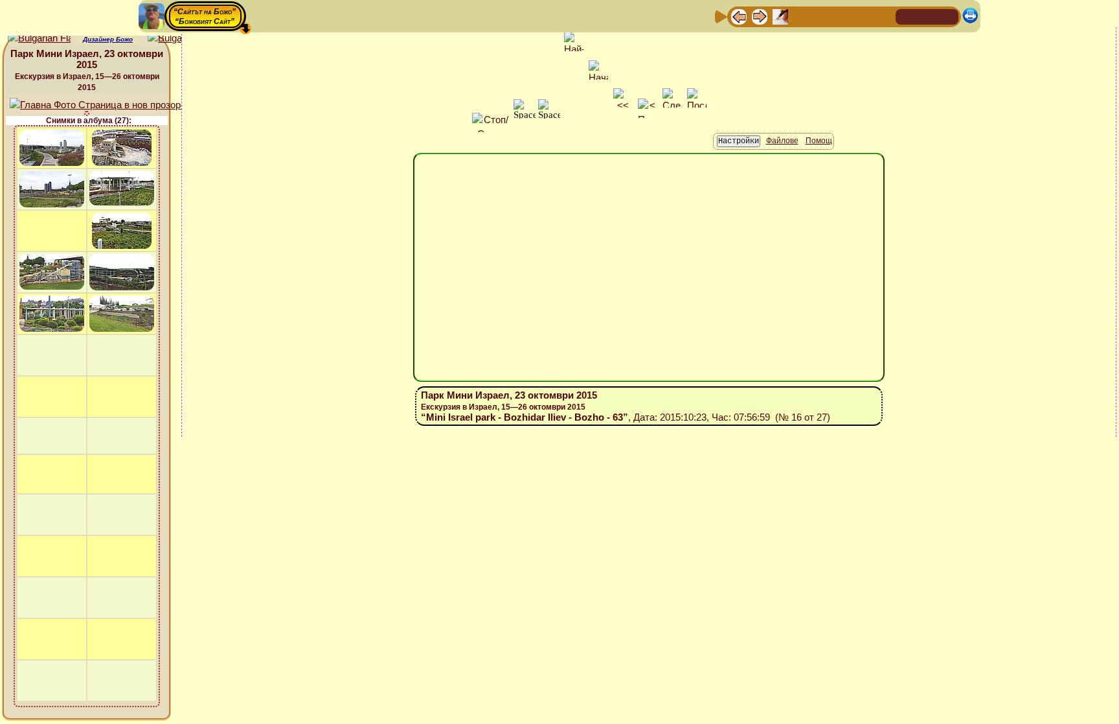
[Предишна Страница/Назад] (739, 15)
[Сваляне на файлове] (863, 15)
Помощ (819, 140)
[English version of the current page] (39, 38)
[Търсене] (884, 15)
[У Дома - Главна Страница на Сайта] (906, 15)
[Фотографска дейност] (842, 15)
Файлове (782, 140)
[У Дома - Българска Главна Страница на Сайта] (927, 15)
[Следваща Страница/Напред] (759, 15)
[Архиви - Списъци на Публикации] (780, 15)
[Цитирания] (801, 15)
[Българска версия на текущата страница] (179, 38)
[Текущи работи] (822, 15)
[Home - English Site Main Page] (948, 15)
